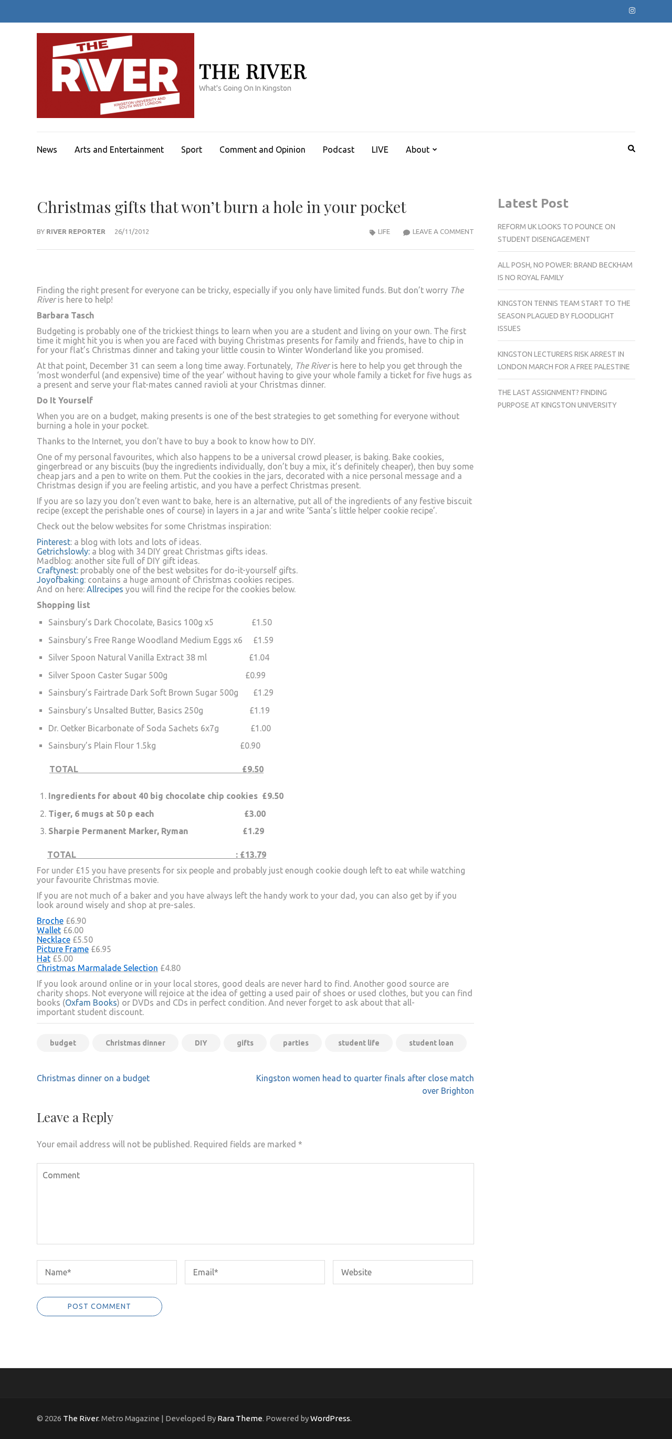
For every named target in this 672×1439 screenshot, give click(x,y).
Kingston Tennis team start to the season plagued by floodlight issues (564, 316)
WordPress (330, 1418)
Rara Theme (239, 1418)
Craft (46, 570)
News (47, 149)
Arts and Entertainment (119, 149)
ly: (87, 551)
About (417, 149)
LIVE (380, 149)
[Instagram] (632, 10)
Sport (191, 149)
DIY (201, 1043)
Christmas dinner (135, 1043)
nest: (70, 570)
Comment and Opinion (262, 149)
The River (253, 70)
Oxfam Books (91, 1002)
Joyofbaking (60, 579)
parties (296, 1043)
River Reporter (76, 231)
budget (63, 1043)
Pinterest (53, 542)
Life (384, 231)
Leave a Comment (443, 231)
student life (359, 1043)
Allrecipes (105, 589)
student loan (431, 1043)
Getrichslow (59, 551)
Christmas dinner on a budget (93, 1078)
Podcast (338, 149)
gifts (245, 1043)
